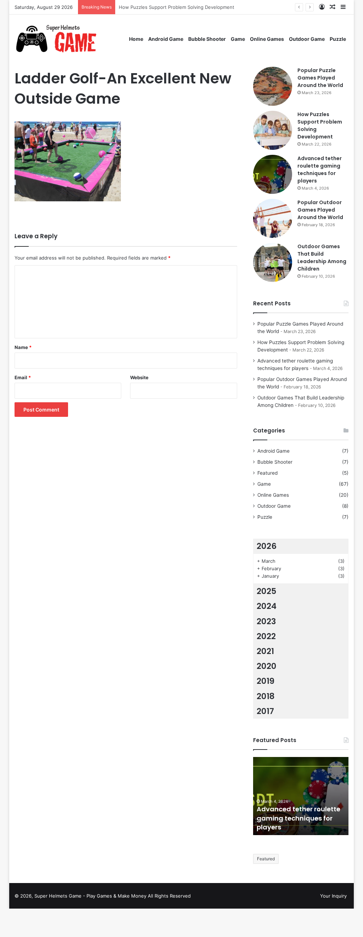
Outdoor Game (307, 39)
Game (238, 39)
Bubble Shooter (207, 39)
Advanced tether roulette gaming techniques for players (319, 169)
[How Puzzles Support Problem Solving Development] (272, 130)
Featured (267, 473)
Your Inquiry (333, 896)
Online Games (267, 39)
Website (139, 377)
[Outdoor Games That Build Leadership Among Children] (272, 262)
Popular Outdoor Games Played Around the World (320, 210)
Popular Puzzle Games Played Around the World (320, 78)
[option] (301, 796)
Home (136, 39)
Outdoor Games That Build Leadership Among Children (321, 257)
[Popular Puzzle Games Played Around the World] (272, 86)
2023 (266, 621)
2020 (267, 666)
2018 (266, 696)
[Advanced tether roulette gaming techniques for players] (272, 174)
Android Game (165, 39)
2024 (267, 606)
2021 (265, 651)
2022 (266, 636)
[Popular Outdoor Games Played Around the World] (272, 218)
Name (23, 347)
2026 (267, 546)
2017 (265, 711)
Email (23, 377)
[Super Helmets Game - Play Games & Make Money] (71, 38)
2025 (267, 591)
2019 (265, 681)
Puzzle (338, 39)
